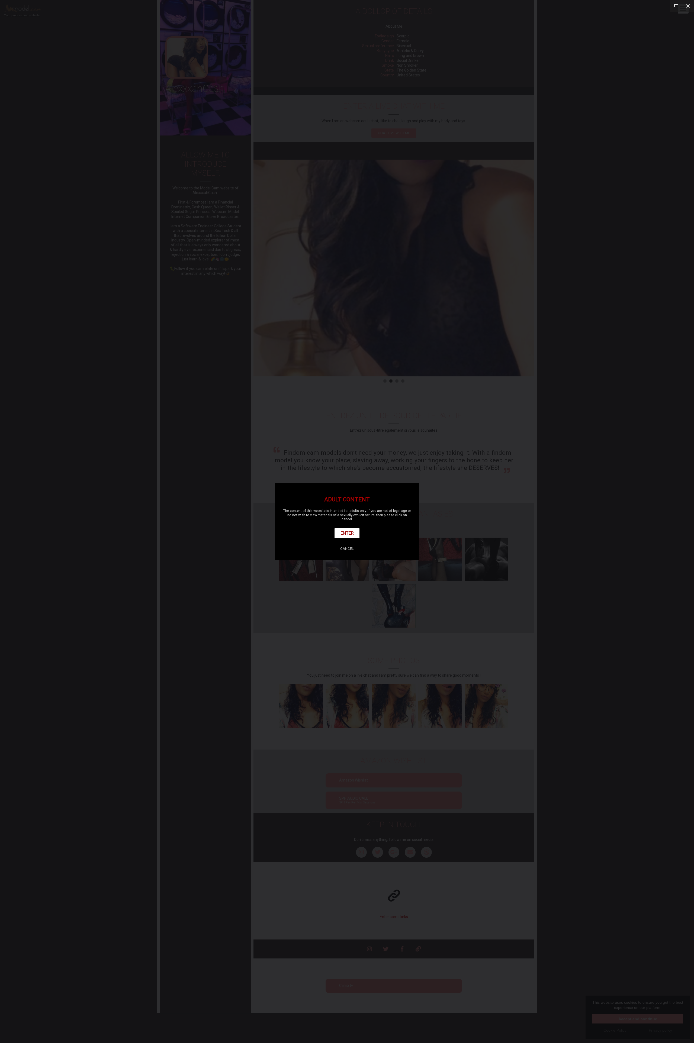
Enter (347, 533)
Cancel (347, 549)
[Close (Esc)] (688, 6)
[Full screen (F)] (676, 6)
